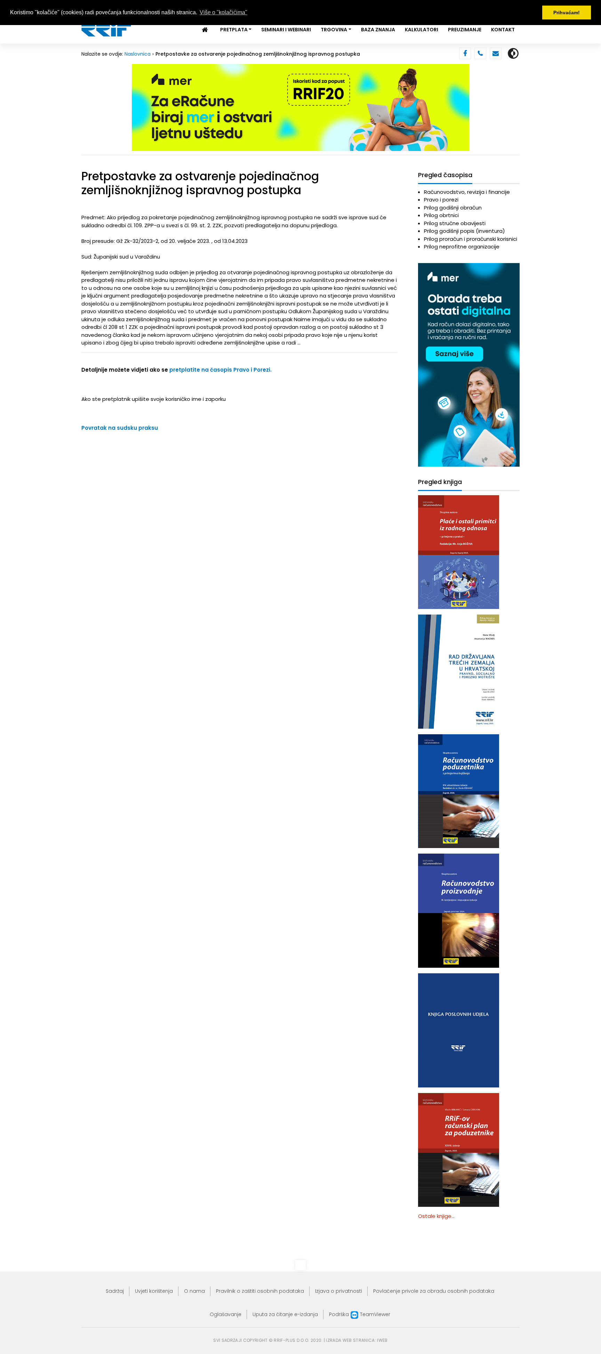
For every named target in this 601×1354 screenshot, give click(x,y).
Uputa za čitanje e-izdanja (285, 1314)
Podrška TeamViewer (359, 1314)
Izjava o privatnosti (338, 1291)
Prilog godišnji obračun (453, 207)
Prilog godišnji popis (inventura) (464, 231)
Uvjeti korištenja (154, 1291)
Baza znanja (378, 29)
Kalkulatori (421, 29)
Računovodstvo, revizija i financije (467, 192)
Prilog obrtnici (441, 215)
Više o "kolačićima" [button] (223, 12)
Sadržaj (115, 1291)
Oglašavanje (225, 1314)
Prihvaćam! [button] (566, 12)
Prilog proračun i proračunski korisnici (470, 239)
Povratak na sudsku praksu (119, 427)
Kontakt (503, 29)
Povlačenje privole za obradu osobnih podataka (433, 1291)
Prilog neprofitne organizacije (461, 246)
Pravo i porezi (441, 199)
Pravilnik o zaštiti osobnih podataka (260, 1291)
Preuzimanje (464, 29)
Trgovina (334, 29)
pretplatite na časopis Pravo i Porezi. (220, 369)
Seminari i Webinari (286, 29)
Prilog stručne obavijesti (455, 223)
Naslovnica (138, 53)
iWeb (382, 1340)
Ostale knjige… (436, 1216)
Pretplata (234, 29)
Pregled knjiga (440, 482)
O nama (194, 1291)
